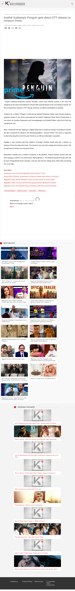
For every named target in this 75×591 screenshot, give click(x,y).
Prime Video (41, 190)
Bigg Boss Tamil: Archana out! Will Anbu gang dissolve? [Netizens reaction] (30, 183)
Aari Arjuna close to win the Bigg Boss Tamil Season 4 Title (24, 173)
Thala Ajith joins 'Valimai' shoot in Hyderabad (28, 505)
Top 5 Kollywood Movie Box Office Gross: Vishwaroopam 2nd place (35, 423)
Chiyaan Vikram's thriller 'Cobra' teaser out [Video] (43, 262)
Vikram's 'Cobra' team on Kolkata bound (43, 378)
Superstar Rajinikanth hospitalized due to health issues (14, 320)
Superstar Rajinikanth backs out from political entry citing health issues (42, 281)
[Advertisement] (37, 45)
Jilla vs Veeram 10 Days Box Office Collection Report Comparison (35, 473)
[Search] (72, 3)
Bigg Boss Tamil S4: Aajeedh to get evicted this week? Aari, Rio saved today (30, 186)
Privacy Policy (27, 581)
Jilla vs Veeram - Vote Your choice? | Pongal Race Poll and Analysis (35, 439)
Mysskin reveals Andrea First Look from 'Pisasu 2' (14, 340)
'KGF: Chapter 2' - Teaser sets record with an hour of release (13, 281)
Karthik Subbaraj (10, 190)
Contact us (14, 581)
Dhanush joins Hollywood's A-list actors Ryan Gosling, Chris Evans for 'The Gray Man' (14, 380)
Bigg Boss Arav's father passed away (13, 359)
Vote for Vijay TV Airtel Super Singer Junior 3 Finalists (31, 553)
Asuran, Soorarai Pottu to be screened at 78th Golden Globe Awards (43, 340)
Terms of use (38, 581)
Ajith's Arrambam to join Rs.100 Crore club (28, 489)
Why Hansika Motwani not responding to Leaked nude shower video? (36, 569)
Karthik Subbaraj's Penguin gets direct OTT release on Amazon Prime (41, 14)
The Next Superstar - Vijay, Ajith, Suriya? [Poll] (29, 537)
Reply (12, 206)
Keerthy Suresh (22, 190)
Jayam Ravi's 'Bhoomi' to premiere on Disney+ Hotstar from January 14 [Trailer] (31, 176)
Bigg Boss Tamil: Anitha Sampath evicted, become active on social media (29, 179)
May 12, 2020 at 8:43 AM (27, 200)
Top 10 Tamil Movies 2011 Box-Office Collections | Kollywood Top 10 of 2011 (36, 456)
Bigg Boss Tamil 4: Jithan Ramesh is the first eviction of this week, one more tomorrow (14, 399)
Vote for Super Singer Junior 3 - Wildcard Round (30, 521)
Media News (32, 190)
